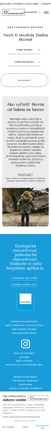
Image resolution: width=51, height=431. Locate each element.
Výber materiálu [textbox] (24, 62)
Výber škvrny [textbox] (24, 50)
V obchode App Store (24, 278)
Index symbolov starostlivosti (24, 325)
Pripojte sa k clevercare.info (24, 365)
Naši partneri (24, 361)
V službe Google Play (24, 285)
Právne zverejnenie (25, 377)
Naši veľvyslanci (24, 353)
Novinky (24, 357)
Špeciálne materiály (24, 333)
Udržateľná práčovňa (24, 322)
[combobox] (24, 51)
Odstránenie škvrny (24, 329)
